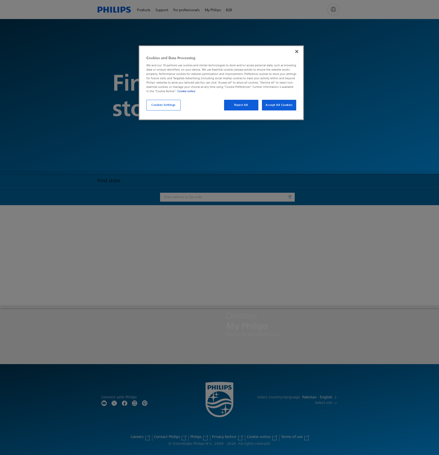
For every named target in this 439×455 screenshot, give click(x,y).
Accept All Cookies (278, 104)
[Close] (296, 51)
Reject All (241, 104)
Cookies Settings (163, 104)
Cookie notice (186, 91)
